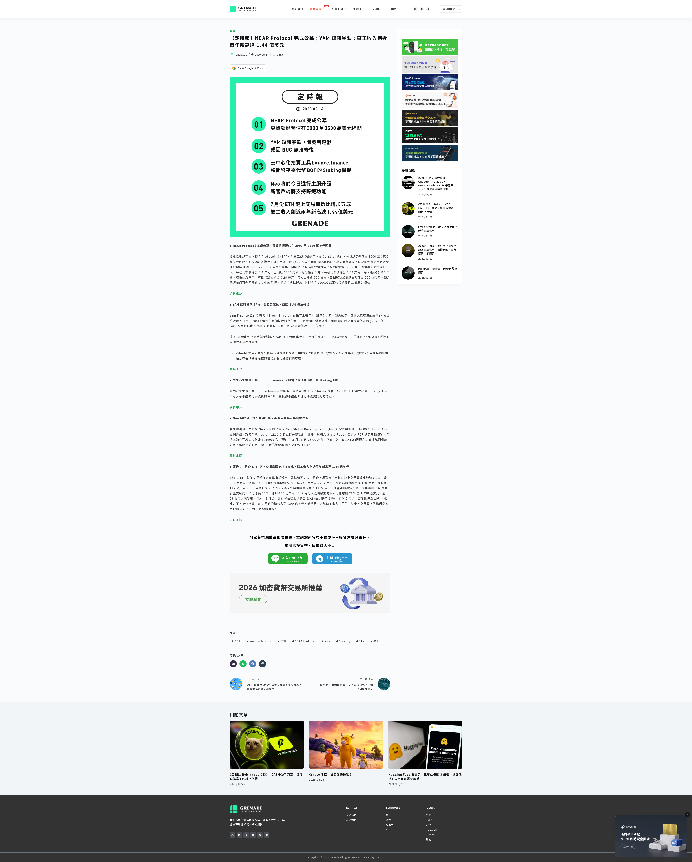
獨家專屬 (315, 9)
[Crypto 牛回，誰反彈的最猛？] (346, 745)
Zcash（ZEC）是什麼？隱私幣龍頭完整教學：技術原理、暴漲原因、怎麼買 (437, 249)
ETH (282, 641)
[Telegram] (428, 9)
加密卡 (357, 9)
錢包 (388, 819)
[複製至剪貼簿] (262, 663)
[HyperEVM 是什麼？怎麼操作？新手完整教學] (408, 231)
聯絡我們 (351, 819)
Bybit (429, 819)
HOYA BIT (432, 829)
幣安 (428, 815)
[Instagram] (415, 9)
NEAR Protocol (304, 641)
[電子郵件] (233, 663)
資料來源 (236, 293)
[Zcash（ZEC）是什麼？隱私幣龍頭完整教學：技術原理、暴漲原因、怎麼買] (408, 250)
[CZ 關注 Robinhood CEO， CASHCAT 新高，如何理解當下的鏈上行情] (408, 208)
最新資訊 (297, 9)
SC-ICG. (379, 857)
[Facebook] (421, 9)
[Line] (243, 663)
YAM (360, 641)
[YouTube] (253, 835)
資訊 (233, 31)
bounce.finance (259, 641)
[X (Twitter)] (239, 835)
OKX (428, 824)
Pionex (430, 834)
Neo (326, 641)
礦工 (375, 641)
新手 (388, 815)
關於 (394, 9)
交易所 (376, 9)
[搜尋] (435, 9)
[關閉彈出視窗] (687, 814)
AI (387, 829)
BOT (236, 641)
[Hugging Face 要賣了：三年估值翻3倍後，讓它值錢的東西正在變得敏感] (425, 745)
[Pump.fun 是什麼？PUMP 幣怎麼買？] (408, 273)
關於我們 (351, 815)
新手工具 (337, 9)
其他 (428, 839)
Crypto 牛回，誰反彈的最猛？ (330, 774)
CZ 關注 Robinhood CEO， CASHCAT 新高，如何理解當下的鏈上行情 (437, 207)
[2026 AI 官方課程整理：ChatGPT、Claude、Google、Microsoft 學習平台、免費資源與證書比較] (408, 182)
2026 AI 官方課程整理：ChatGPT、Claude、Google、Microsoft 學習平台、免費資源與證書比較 (435, 183)
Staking (343, 641)
